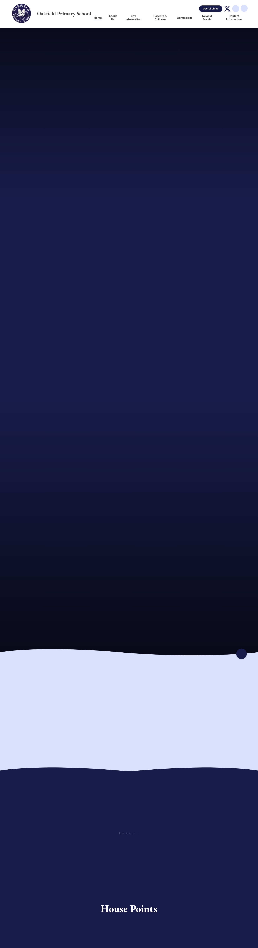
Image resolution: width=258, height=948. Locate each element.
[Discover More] (241, 654)
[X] (227, 8)
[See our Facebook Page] (194, 867)
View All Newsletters (220, 867)
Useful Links (210, 8)
